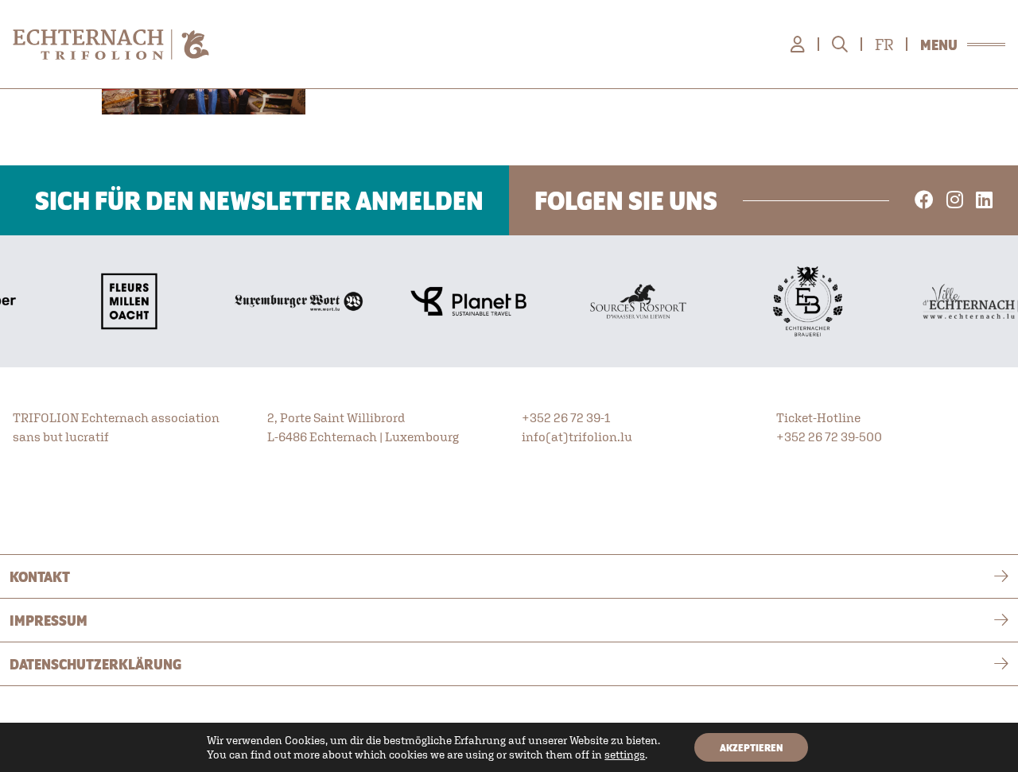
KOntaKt (40, 576)
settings (624, 754)
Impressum (48, 620)
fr (884, 44)
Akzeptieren (751, 747)
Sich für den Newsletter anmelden (259, 200)
